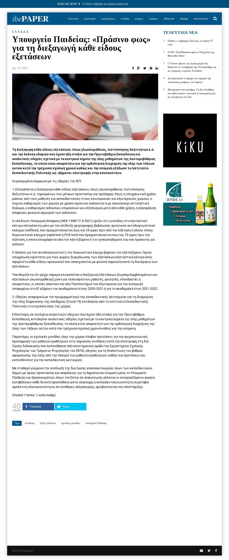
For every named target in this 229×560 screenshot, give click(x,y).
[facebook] (216, 550)
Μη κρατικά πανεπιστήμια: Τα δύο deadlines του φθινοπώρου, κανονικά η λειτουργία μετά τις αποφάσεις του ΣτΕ (191, 93)
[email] (201, 550)
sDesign (184, 18)
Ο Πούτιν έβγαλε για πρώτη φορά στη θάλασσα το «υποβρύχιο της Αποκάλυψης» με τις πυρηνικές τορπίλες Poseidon (192, 67)
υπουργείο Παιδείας (96, 423)
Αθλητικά (169, 18)
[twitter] (209, 550)
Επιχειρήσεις (108, 18)
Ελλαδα (20, 32)
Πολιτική (73, 18)
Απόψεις (153, 18)
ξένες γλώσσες (48, 423)
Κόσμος (139, 18)
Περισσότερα (201, 18)
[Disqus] (85, 489)
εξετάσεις (30, 423)
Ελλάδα (125, 18)
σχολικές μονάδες (70, 423)
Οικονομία (89, 18)
